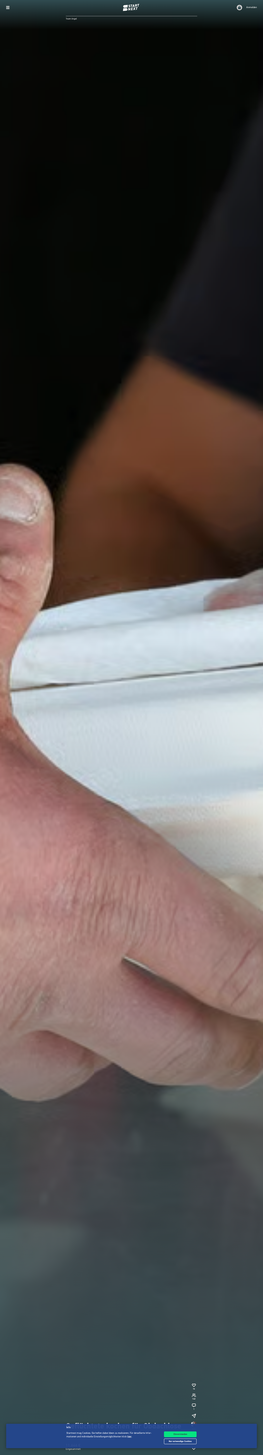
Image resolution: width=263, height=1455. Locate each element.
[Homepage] (131, 7)
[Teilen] (193, 1416)
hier (129, 1437)
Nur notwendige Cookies (180, 1441)
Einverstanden (180, 1434)
